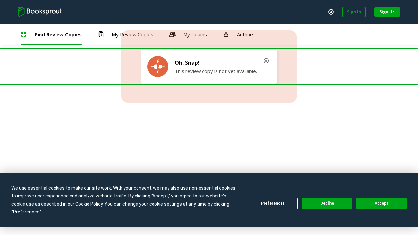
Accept (381, 203)
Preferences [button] (26, 211)
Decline (327, 203)
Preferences (273, 203)
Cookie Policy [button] (89, 204)
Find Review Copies (58, 34)
